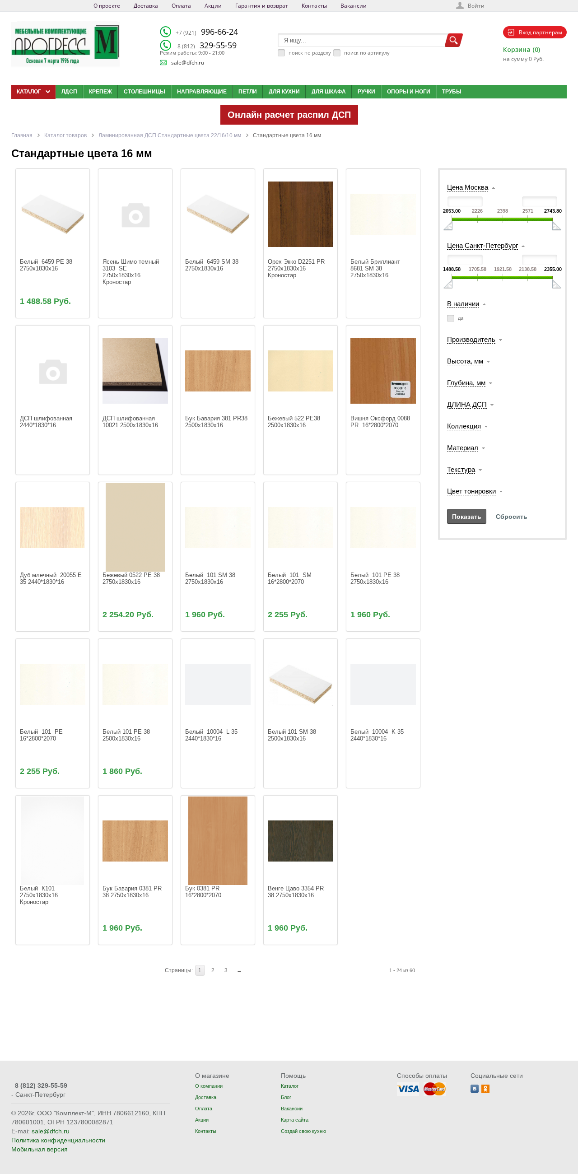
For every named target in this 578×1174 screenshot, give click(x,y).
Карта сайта (294, 1120)
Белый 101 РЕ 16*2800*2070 (42, 735)
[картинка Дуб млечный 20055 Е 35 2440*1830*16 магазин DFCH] (52, 527)
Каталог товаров (65, 135)
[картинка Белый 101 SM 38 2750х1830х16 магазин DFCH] (218, 527)
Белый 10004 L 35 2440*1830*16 (213, 735)
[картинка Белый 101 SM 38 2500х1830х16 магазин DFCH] (300, 684)
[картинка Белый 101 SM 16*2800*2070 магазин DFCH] (300, 527)
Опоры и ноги (408, 92)
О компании (209, 1086)
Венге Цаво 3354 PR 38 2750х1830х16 (297, 892)
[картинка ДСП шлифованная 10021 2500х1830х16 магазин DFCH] (135, 370)
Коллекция (464, 426)
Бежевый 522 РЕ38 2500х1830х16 (295, 422)
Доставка (146, 5)
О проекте (106, 5)
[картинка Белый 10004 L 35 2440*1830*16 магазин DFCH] (218, 684)
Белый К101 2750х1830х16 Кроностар (40, 895)
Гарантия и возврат (261, 5)
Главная (22, 135)
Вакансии (353, 5)
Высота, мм (465, 361)
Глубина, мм (466, 383)
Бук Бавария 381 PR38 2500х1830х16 (217, 422)
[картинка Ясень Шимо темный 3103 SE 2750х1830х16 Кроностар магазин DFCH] (135, 214)
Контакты (314, 5)
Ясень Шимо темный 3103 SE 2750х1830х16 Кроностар (133, 271)
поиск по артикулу (367, 52)
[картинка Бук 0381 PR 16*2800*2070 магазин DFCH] (218, 841)
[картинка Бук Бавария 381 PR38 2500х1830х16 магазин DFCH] (218, 370)
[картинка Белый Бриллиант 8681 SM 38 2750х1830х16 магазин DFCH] (383, 214)
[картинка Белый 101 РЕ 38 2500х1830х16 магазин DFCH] (135, 684)
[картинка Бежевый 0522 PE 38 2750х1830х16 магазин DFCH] (135, 527)
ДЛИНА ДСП (467, 404)
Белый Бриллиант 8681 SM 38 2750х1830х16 (376, 268)
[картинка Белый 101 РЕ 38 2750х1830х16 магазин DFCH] (383, 527)
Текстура (461, 469)
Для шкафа (329, 92)
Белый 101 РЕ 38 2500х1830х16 (127, 735)
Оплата (181, 5)
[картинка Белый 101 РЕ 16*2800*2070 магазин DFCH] (52, 684)
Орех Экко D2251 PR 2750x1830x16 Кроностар (297, 268)
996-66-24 (207, 31)
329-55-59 (207, 45)
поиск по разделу (310, 52)
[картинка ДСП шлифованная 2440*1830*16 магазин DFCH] (52, 370)
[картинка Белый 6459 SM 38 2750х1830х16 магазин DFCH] (218, 214)
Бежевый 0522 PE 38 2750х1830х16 (132, 578)
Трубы (451, 92)
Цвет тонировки (471, 491)
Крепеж (100, 92)
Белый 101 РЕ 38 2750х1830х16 (376, 578)
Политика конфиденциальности (58, 1140)
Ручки (366, 92)
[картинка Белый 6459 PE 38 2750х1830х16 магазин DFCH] (52, 214)
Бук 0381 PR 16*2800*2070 (204, 892)
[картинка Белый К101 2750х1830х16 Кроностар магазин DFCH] (52, 841)
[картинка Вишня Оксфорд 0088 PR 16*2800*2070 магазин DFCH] (383, 370)
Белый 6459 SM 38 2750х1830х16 (213, 265)
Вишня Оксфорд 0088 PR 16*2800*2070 (381, 422)
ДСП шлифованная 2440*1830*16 (47, 422)
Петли (247, 92)
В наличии (463, 303)
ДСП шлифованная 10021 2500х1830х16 (131, 422)
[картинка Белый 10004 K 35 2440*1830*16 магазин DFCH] (383, 684)
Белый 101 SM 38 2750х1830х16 (212, 578)
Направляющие (202, 92)
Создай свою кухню (303, 1131)
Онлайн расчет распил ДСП (289, 115)
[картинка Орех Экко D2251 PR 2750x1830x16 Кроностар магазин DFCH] (300, 214)
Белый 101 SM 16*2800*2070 (290, 578)
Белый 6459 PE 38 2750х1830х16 (48, 265)
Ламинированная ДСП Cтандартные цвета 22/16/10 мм (169, 135)
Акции (213, 5)
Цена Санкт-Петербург (482, 245)
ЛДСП (69, 92)
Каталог (289, 1086)
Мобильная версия (39, 1149)
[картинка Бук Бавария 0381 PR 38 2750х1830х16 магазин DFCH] (135, 841)
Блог (286, 1097)
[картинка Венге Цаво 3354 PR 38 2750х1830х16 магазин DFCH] (300, 841)
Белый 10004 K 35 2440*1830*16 (378, 735)
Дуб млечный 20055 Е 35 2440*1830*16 (52, 578)
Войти (476, 5)
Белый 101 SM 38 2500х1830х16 (293, 735)
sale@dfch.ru (187, 62)
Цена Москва (467, 187)
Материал (462, 448)
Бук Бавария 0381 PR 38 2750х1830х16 (133, 892)
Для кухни (284, 92)
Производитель (471, 339)
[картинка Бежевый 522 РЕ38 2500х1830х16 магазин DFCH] (300, 370)
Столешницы (144, 92)
